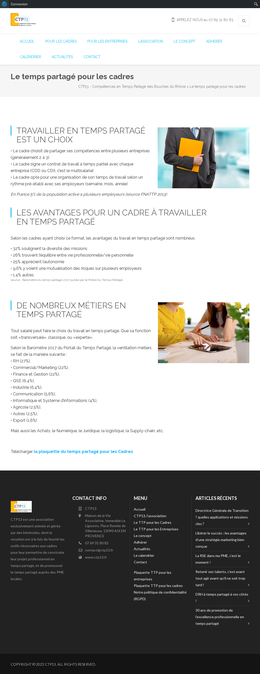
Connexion (19, 4)
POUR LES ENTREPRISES (107, 41)
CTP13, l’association (150, 516)
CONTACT (92, 57)
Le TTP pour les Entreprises (156, 529)
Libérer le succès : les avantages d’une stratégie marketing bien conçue (221, 539)
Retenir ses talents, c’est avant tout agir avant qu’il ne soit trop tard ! (220, 578)
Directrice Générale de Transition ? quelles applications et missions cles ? (222, 517)
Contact (140, 562)
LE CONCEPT (185, 41)
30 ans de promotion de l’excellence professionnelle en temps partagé (220, 617)
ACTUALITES (62, 57)
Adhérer (140, 542)
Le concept (143, 535)
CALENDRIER (30, 57)
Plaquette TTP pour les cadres (158, 585)
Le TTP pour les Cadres (152, 522)
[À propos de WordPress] (4, 4)
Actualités (142, 549)
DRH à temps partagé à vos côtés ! (222, 597)
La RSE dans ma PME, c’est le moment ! (218, 558)
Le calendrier (144, 555)
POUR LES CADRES (61, 41)
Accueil (139, 509)
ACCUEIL (27, 41)
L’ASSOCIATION (150, 41)
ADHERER (214, 41)
